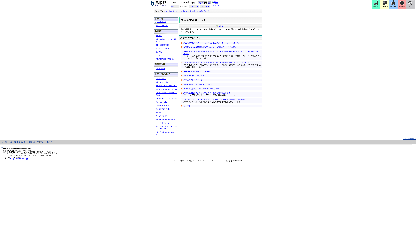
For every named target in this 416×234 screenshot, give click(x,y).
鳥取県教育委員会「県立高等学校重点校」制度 (201, 89)
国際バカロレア (161, 79)
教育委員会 (183, 11)
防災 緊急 (402, 6)
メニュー (410, 6)
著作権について (33, 142)
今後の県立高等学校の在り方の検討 (197, 71)
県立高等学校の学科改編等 (193, 76)
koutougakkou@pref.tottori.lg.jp (18, 159)
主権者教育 (159, 112)
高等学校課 (191, 11)
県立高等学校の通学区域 (192, 80)
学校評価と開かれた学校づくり (166, 86)
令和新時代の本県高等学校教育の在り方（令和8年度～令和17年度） (210, 47)
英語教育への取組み (162, 105)
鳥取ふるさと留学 (162, 116)
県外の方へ (376, 6)
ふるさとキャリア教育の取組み (166, 98)
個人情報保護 (7, 142)
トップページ (161, 22)
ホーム (165, 11)
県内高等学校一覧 (162, 26)
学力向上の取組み (162, 102)
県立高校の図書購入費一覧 (165, 59)
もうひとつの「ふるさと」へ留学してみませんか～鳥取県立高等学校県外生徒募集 (215, 99)
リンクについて (19, 142)
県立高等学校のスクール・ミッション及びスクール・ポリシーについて (211, 43)
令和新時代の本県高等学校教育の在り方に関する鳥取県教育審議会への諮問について (216, 62)
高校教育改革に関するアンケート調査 (198, 84)
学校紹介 (159, 36)
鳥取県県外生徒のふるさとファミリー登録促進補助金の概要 (206, 93)
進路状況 (159, 52)
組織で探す (393, 6)
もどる (220, 26)
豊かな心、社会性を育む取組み (166, 89)
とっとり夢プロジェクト (164, 123)
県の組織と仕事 (174, 11)
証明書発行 (159, 55)
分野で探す (384, 6)
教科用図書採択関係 (162, 45)
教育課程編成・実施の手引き (165, 119)
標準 (201, 3)
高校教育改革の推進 (203, 11)
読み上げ (174, 6)
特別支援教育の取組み (163, 109)
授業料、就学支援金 (162, 48)
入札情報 (186, 106)
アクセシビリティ (47, 142)
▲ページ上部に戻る (409, 139)
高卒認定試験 (160, 69)
